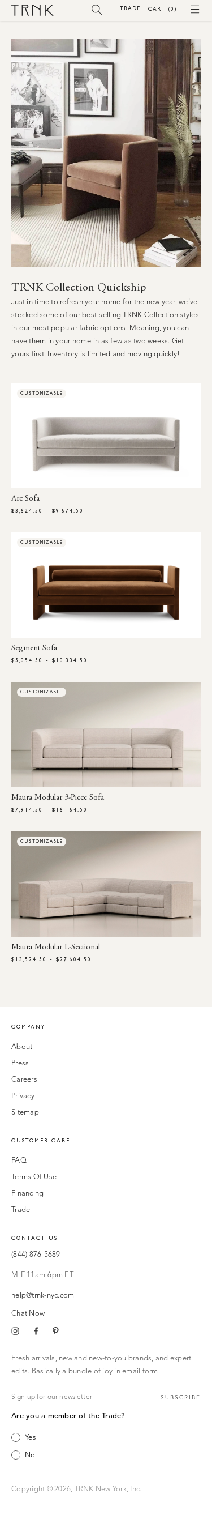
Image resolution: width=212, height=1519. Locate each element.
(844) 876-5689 (35, 1254)
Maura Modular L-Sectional (55, 947)
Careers (24, 1079)
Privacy (22, 1096)
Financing (27, 1193)
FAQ (19, 1160)
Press (20, 1063)
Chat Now (28, 1313)
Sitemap (25, 1112)
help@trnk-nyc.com (42, 1295)
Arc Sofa (25, 499)
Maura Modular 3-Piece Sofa (57, 798)
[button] (97, 9)
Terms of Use (34, 1177)
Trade (130, 8)
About (21, 1047)
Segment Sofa (34, 648)
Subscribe (181, 1398)
